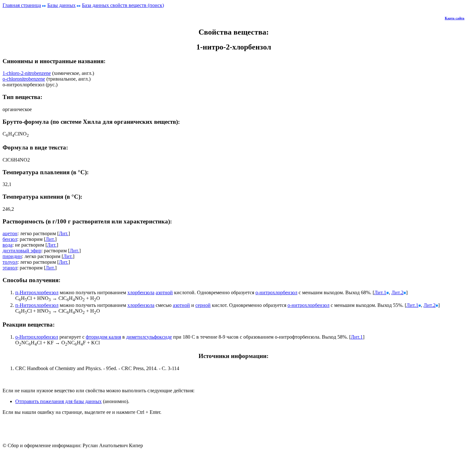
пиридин (12, 256)
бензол (10, 239)
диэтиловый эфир (22, 250)
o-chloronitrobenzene (24, 79)
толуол (10, 262)
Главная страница (22, 5)
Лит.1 (380, 292)
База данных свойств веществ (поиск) (123, 5)
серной (203, 305)
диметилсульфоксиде (149, 337)
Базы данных (61, 5)
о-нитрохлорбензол (276, 292)
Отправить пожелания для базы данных (58, 401)
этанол (10, 267)
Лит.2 (397, 292)
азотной (164, 292)
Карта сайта (454, 18)
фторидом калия (103, 337)
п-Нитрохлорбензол (36, 292)
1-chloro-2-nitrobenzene (27, 73)
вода (7, 245)
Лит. (63, 233)
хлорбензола (140, 292)
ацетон (10, 233)
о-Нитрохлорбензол (36, 337)
